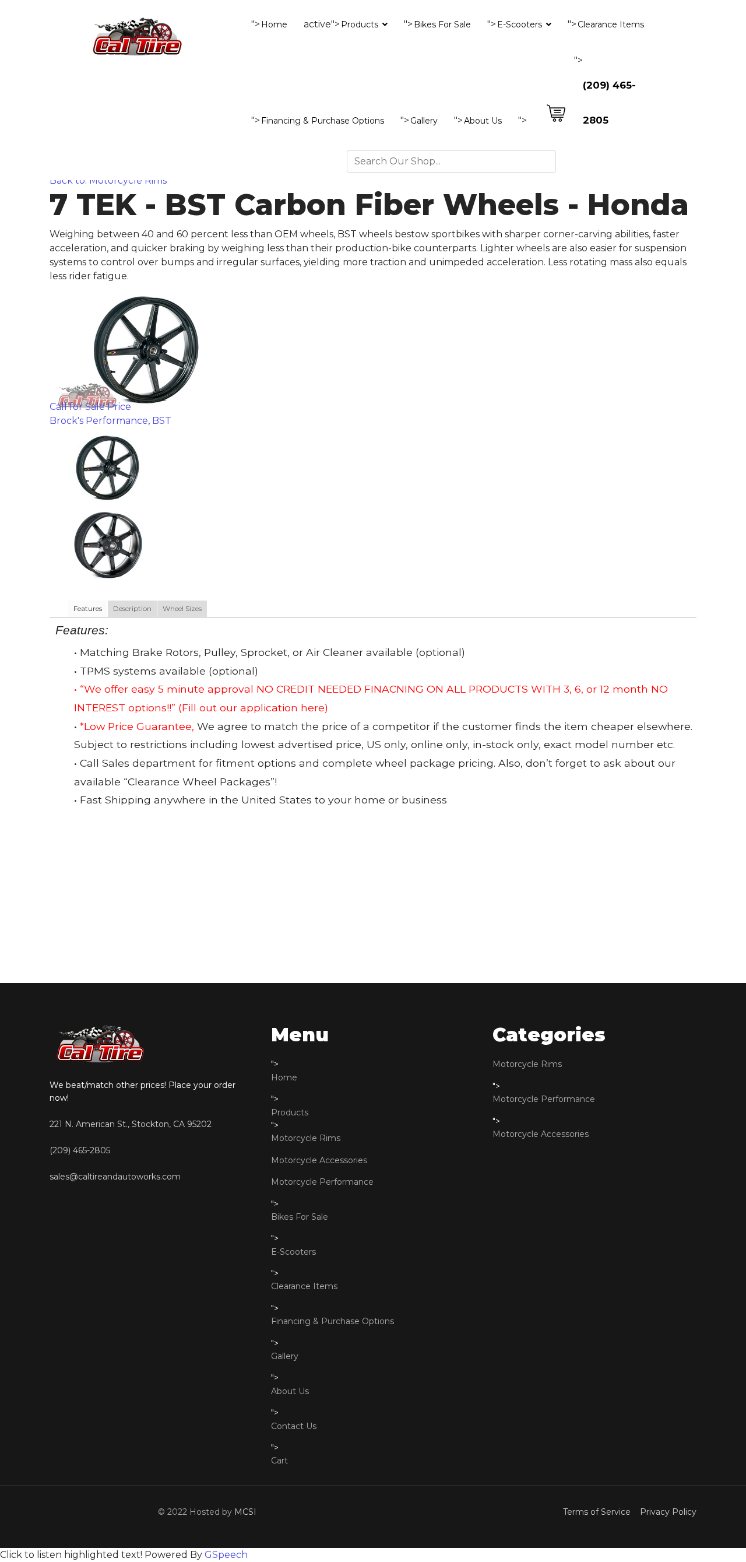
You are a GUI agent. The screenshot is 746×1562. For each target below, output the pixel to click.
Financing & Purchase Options (322, 120)
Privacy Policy (665, 1512)
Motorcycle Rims (305, 1138)
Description (132, 608)
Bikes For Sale (442, 24)
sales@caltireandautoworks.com (115, 1176)
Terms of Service (599, 1512)
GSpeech (226, 1554)
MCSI (245, 1512)
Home (274, 24)
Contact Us (293, 1426)
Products (359, 24)
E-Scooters (519, 24)
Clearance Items (611, 24)
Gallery (424, 120)
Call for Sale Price (90, 406)
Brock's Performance (99, 420)
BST (161, 420)
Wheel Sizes (182, 608)
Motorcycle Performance (322, 1182)
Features (87, 608)
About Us (483, 120)
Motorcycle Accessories (319, 1160)
